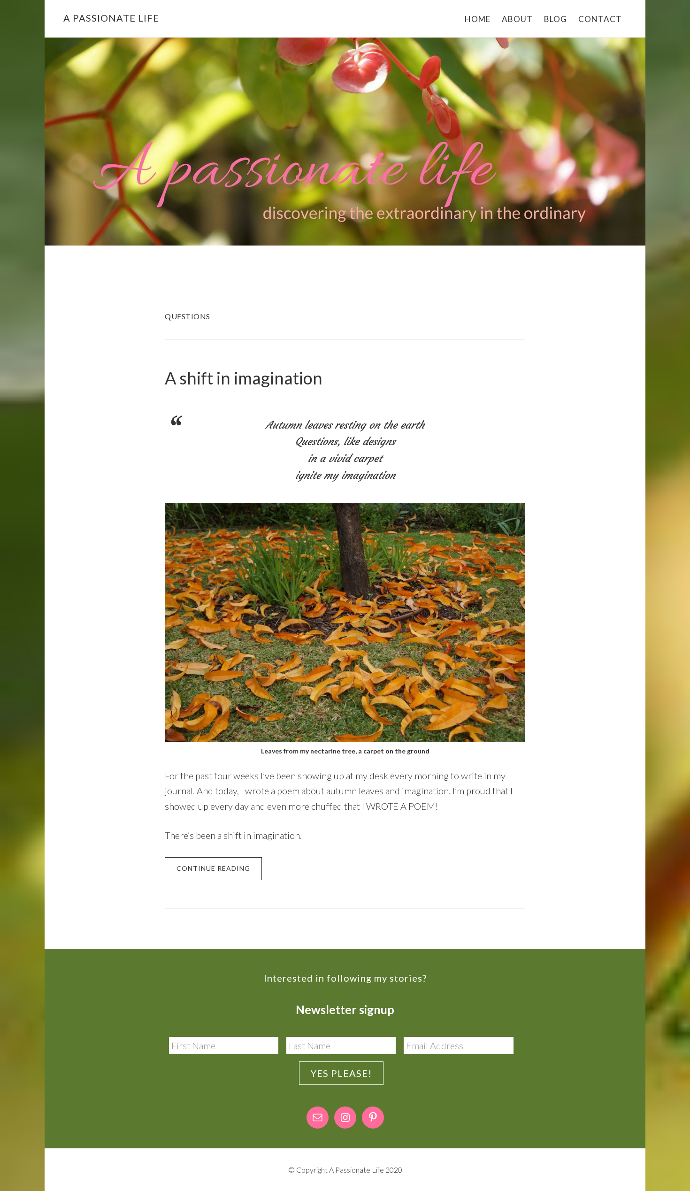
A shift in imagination (243, 378)
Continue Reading (213, 868)
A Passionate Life (111, 17)
